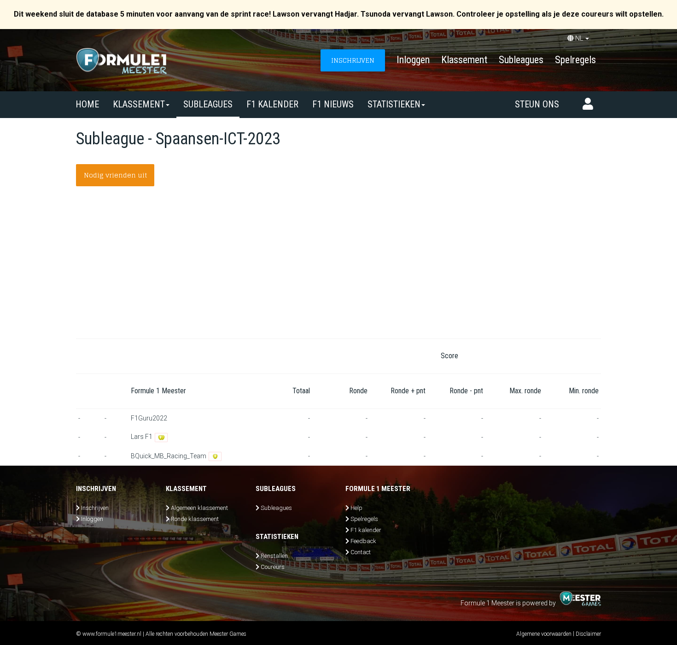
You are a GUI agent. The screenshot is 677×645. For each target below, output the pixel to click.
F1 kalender (272, 104)
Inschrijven (95, 507)
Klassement (464, 59)
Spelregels (575, 59)
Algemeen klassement (199, 507)
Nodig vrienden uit (115, 175)
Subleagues (521, 59)
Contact (360, 552)
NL (579, 38)
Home (87, 104)
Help (356, 507)
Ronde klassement (195, 518)
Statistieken (394, 104)
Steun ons (537, 104)
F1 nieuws (333, 104)
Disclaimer (588, 634)
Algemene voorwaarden (544, 634)
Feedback (363, 541)
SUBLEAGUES (208, 104)
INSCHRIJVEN (352, 60)
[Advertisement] (338, 269)
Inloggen (413, 59)
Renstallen (274, 555)
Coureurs (273, 566)
